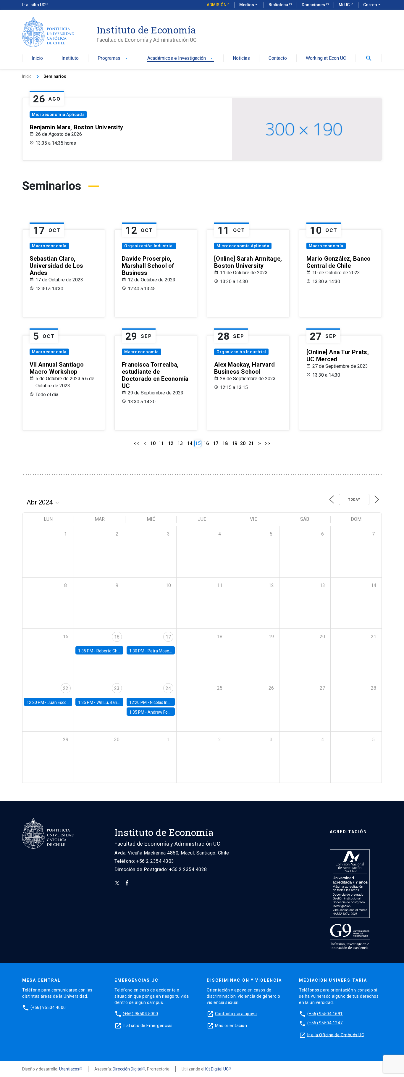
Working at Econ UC (326, 58)
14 (189, 443)
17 (215, 443)
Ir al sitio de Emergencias (148, 1025)
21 (251, 443)
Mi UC (344, 4)
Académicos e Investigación (180, 58)
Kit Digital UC (217, 1069)
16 (206, 443)
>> (267, 443)
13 (180, 443)
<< (136, 443)
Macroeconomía (49, 246)
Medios (249, 4)
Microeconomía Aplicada (58, 114)
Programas (113, 58)
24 (168, 688)
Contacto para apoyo (236, 1013)
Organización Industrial (149, 246)
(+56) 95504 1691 (325, 1013)
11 (161, 443)
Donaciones (314, 4)
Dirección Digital (127, 1069)
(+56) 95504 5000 (140, 1013)
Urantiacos (69, 1069)
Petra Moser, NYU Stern (169, 651)
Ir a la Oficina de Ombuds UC (335, 1034)
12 (170, 443)
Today (354, 500)
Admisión (217, 4)
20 (242, 443)
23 (116, 688)
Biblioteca (279, 4)
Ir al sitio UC (33, 4)
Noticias (241, 58)
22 (65, 688)
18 (225, 443)
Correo (372, 4)
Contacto (278, 58)
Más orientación (231, 1025)
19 (234, 443)
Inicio (37, 58)
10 (153, 443)
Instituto (70, 58)
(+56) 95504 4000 (48, 1007)
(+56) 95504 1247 (325, 1023)
